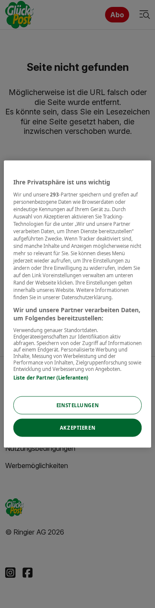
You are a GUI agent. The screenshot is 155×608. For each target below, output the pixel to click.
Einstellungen (77, 405)
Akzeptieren (77, 427)
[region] (77, 304)
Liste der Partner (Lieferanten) (51, 377)
